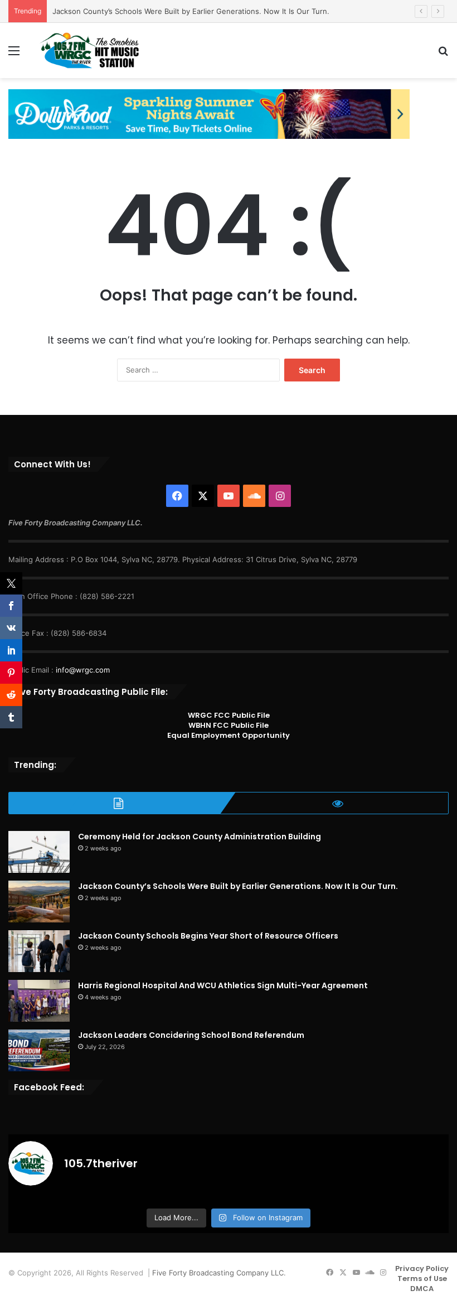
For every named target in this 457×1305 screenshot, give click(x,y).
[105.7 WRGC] (89, 50)
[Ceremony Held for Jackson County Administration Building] (39, 852)
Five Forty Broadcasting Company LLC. (219, 1272)
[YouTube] (228, 496)
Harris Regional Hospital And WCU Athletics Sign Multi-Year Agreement (223, 985)
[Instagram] (280, 496)
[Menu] (14, 54)
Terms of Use (422, 1278)
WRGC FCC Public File (229, 715)
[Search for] (443, 54)
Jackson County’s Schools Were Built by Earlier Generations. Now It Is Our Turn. (190, 11)
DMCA (422, 1288)
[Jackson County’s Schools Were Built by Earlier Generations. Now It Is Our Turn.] (39, 901)
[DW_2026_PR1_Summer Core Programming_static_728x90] (209, 113)
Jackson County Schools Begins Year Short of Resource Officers (208, 935)
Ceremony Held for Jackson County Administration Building (199, 836)
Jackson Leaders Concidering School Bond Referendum (191, 1035)
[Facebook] (177, 496)
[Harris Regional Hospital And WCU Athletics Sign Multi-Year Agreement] (39, 1001)
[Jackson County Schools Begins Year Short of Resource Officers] (39, 951)
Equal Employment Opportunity (228, 735)
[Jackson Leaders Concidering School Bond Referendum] (39, 1050)
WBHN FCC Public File (228, 725)
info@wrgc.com (83, 669)
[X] (203, 496)
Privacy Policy (422, 1268)
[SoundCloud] (254, 496)
